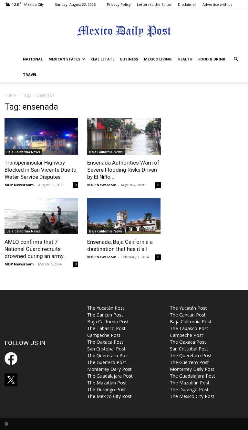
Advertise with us (217, 4)
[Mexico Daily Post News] (124, 31)
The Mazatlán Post (107, 383)
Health (185, 59)
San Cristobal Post (106, 349)
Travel (30, 74)
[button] (235, 59)
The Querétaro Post (108, 355)
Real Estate (102, 59)
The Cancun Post (105, 315)
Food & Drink (211, 59)
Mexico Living (158, 59)
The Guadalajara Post (110, 376)
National (33, 59)
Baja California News (23, 152)
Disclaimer (187, 4)
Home (10, 95)
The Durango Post (106, 389)
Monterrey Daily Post (109, 369)
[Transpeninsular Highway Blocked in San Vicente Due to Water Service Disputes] (41, 136)
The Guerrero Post (106, 362)
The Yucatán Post (105, 308)
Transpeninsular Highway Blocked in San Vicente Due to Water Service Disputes (41, 169)
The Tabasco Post (106, 328)
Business (129, 59)
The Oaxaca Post (105, 342)
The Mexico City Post (109, 396)
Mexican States (64, 59)
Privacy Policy (119, 4)
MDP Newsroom (19, 184)
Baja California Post (108, 321)
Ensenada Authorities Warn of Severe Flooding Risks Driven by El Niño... (123, 169)
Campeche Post (103, 335)
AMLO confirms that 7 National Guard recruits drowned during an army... (36, 249)
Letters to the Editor (154, 4)
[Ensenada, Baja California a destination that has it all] (124, 216)
